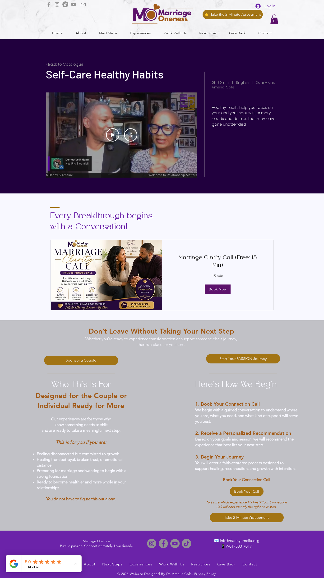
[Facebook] (49, 4)
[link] (217, 261)
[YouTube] (74, 4)
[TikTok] (65, 4)
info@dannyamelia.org (239, 540)
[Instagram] (57, 4)
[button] (274, 19)
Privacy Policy (205, 574)
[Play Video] (112, 135)
